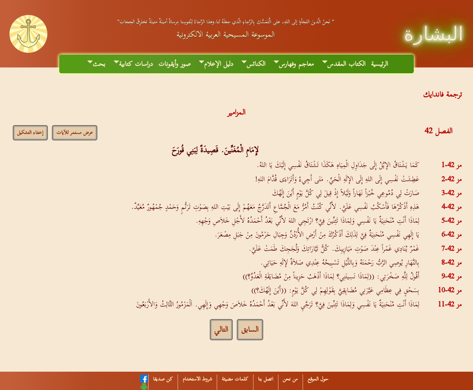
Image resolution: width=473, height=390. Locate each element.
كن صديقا (163, 379)
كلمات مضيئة (235, 379)
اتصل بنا (265, 379)
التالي (221, 330)
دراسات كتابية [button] (136, 64)
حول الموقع (318, 379)
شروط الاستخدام (197, 379)
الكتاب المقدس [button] (347, 64)
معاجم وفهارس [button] (296, 64)
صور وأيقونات (175, 64)
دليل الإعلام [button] (218, 64)
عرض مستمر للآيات (74, 133)
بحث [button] (99, 64)
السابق (250, 330)
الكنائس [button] (256, 64)
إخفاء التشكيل (30, 133)
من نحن (290, 379)
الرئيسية (379, 64)
